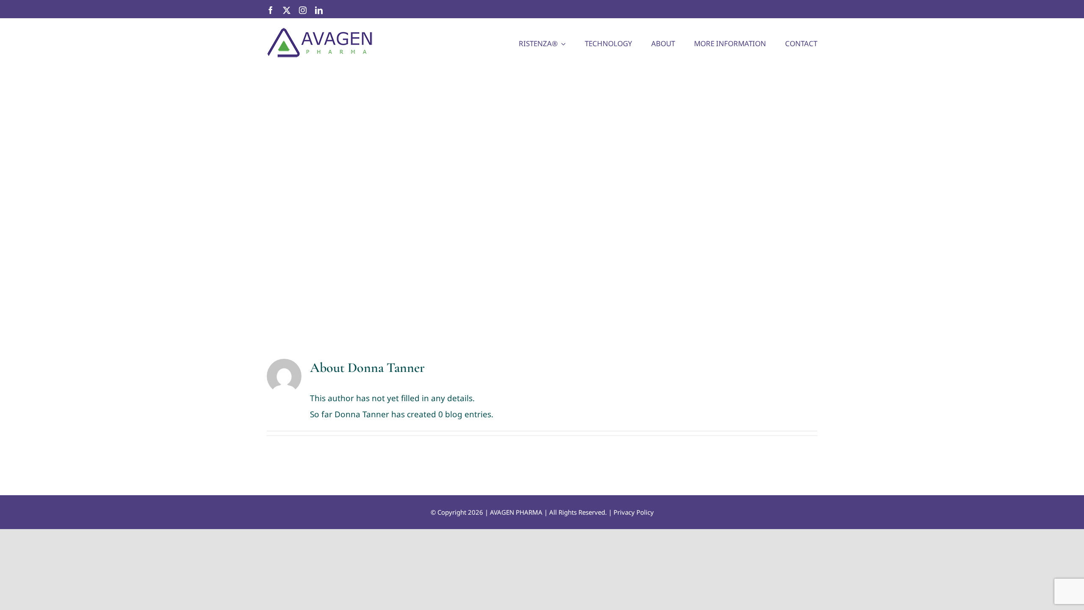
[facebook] (270, 10)
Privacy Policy (634, 512)
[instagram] (303, 10)
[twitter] (286, 10)
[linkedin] (319, 10)
